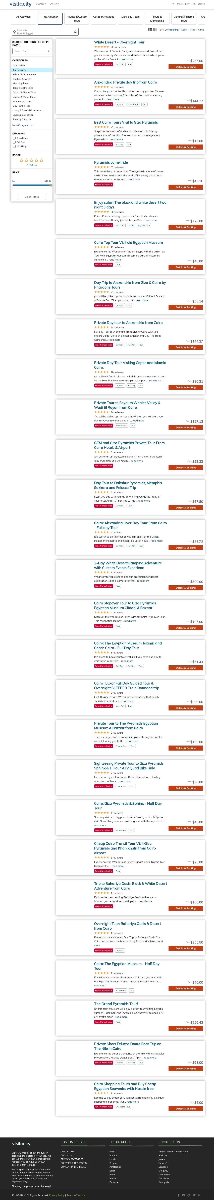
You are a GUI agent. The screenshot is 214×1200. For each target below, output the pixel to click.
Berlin (113, 1170)
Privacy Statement (72, 1159)
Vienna (113, 1155)
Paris (112, 1151)
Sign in (201, 3)
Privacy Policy (56, 1195)
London (113, 1159)
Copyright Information (74, 1163)
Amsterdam (116, 1166)
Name (201, 29)
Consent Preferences (73, 1166)
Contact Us (67, 1151)
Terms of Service (76, 1195)
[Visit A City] (21, 1144)
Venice (113, 1178)
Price (192, 29)
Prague (113, 1163)
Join (194, 3)
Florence (114, 1182)
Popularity (174, 29)
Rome (113, 1174)
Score (184, 29)
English (54, 3)
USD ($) (40, 3)
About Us (66, 1155)
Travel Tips (182, 3)
